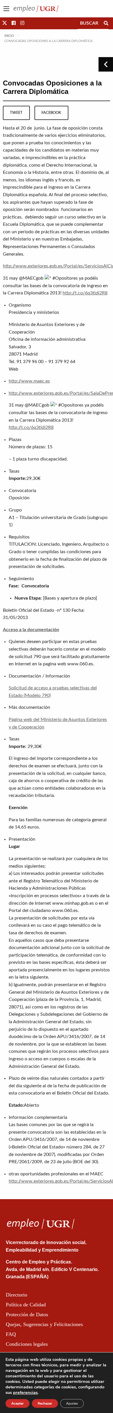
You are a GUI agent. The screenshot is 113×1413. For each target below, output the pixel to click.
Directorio (16, 1295)
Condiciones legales (27, 1344)
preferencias (25, 1392)
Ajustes (72, 1403)
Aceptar (17, 1403)
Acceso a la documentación (31, 629)
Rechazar (45, 1403)
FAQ (11, 1334)
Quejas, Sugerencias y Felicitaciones (44, 1324)
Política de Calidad (26, 1305)
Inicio (9, 35)
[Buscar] (106, 23)
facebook (51, 112)
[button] (4, 23)
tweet (16, 112)
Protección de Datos (27, 1314)
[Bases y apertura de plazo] (70, 598)
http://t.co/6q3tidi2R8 (85, 293)
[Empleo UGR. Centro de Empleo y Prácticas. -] (36, 8)
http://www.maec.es (29, 381)
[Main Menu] (6, 8)
